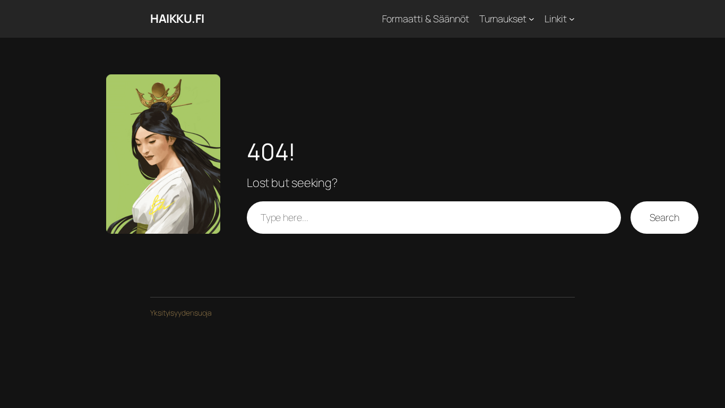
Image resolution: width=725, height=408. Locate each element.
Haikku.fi (177, 19)
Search (664, 217)
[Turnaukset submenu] (531, 19)
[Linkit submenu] (572, 19)
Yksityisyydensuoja (181, 313)
